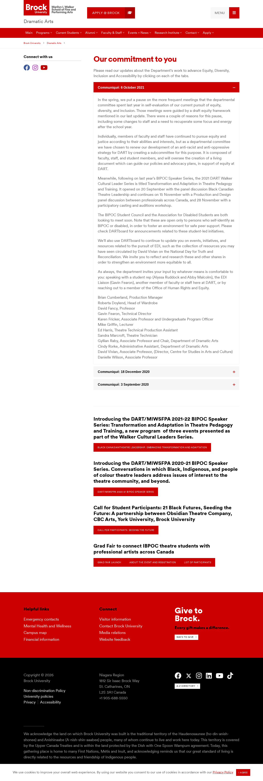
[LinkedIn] (209, 676)
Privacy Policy (223, 772)
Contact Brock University (120, 626)
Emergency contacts (41, 619)
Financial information (41, 639)
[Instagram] (35, 67)
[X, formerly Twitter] (188, 676)
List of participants (197, 562)
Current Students (67, 33)
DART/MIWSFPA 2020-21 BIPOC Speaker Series (126, 491)
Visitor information (115, 619)
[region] (166, 228)
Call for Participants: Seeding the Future (126, 530)
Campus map (35, 632)
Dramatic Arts (38, 21)
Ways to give (185, 637)
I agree (243, 772)
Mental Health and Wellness (47, 626)
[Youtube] (44, 67)
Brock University (32, 43)
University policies (38, 696)
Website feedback (114, 639)
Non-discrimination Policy (44, 690)
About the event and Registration (152, 562)
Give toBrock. (189, 614)
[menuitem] (111, 13)
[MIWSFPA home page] (50, 8)
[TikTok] (230, 676)
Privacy (30, 702)
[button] (166, 87)
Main (28, 33)
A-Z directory (185, 686)
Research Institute (167, 33)
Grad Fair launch (109, 562)
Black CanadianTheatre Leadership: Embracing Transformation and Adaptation (152, 447)
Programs (43, 33)
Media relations (112, 632)
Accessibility (50, 702)
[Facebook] (27, 67)
